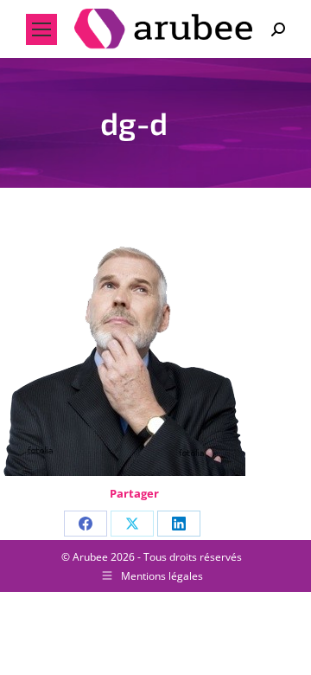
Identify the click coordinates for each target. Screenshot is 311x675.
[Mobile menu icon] (41, 29)
